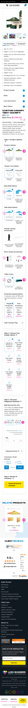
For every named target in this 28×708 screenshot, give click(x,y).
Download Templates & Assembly (11, 596)
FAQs (5, 95)
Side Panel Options (10, 207)
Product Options (10, 145)
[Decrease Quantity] (7, 440)
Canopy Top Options (11, 166)
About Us (4, 623)
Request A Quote (6, 607)
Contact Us (4, 605)
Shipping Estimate (11, 451)
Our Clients (4, 627)
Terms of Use (14, 687)
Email (20, 467)
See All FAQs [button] (6, 122)
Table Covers (8, 274)
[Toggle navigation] (3, 5)
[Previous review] (14, 550)
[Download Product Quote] (6, 467)
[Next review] (14, 573)
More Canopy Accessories (13, 252)
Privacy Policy (22, 685)
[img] (10, 561)
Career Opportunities (7, 634)
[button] (21, 119)
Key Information (9, 44)
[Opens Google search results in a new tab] (5, 641)
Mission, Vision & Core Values (10, 625)
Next (24, 151)
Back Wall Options (10, 186)
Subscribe (14, 662)
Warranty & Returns (7, 612)
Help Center (4, 587)
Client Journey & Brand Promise (9, 685)
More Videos (8, 106)
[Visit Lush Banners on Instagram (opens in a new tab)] (14, 692)
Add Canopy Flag (11, 323)
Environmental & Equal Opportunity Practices (11, 631)
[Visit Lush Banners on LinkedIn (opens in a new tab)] (6, 692)
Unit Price (4, 699)
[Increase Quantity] (21, 440)
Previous (4, 151)
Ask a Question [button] (18, 122)
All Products (4, 584)
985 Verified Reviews (10, 563)
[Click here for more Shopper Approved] (19, 576)
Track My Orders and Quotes (10, 594)
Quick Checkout (23, 701)
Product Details (9, 90)
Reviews (3, 636)
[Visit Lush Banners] (14, 672)
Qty (7, 438)
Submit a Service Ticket (8, 609)
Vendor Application (7, 614)
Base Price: (6, 118)
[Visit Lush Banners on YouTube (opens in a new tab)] (10, 692)
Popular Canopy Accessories (9, 229)
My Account (4, 591)
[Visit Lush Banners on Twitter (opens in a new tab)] (22, 692)
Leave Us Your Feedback (8, 619)
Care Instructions (10, 101)
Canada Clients (5, 617)
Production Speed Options (14, 296)
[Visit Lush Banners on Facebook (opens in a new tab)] (18, 692)
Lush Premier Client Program (9, 599)
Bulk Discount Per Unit (12, 405)
